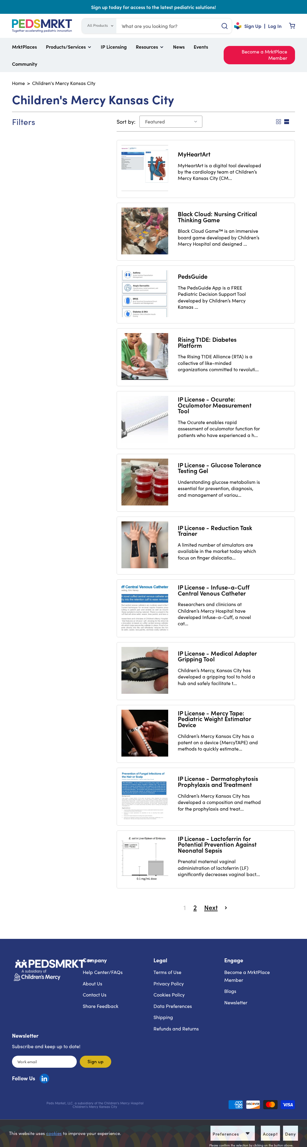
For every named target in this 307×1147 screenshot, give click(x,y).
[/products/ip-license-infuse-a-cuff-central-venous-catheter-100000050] (144, 607)
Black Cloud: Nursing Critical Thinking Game (217, 216)
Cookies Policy (169, 994)
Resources (147, 46)
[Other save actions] (247, 1133)
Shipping (163, 1017)
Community (24, 63)
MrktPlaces (24, 46)
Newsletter (235, 1002)
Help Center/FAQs (103, 972)
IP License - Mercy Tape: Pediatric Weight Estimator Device (214, 719)
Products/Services (66, 46)
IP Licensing (114, 46)
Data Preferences (173, 1006)
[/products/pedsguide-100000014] (144, 293)
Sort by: (126, 122)
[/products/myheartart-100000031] (144, 168)
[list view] (286, 121)
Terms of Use (167, 972)
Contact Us (94, 994)
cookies (54, 1133)
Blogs (230, 991)
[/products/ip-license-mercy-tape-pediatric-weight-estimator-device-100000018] (144, 733)
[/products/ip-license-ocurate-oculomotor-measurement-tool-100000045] (144, 419)
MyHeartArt (194, 154)
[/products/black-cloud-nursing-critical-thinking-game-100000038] (144, 231)
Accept (270, 1134)
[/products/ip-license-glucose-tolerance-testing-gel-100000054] (144, 482)
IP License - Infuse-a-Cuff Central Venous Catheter (213, 590)
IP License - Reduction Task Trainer (215, 530)
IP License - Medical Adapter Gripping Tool (217, 656)
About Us (92, 983)
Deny (290, 1134)
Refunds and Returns (176, 1028)
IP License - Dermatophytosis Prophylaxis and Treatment (218, 781)
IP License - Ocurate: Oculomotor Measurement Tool (215, 405)
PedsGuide (192, 276)
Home (18, 83)
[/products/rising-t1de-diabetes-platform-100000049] (144, 356)
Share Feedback (100, 1006)
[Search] (224, 25)
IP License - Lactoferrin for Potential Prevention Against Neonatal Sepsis (217, 844)
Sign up (95, 1061)
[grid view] (278, 121)
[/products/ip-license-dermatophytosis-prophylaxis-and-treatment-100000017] (144, 795)
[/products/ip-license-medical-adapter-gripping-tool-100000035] (144, 670)
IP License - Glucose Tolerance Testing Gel (219, 467)
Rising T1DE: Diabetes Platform (207, 342)
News (179, 46)
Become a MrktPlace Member (264, 54)
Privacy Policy (169, 983)
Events (201, 46)
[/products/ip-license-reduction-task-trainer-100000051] (144, 544)
